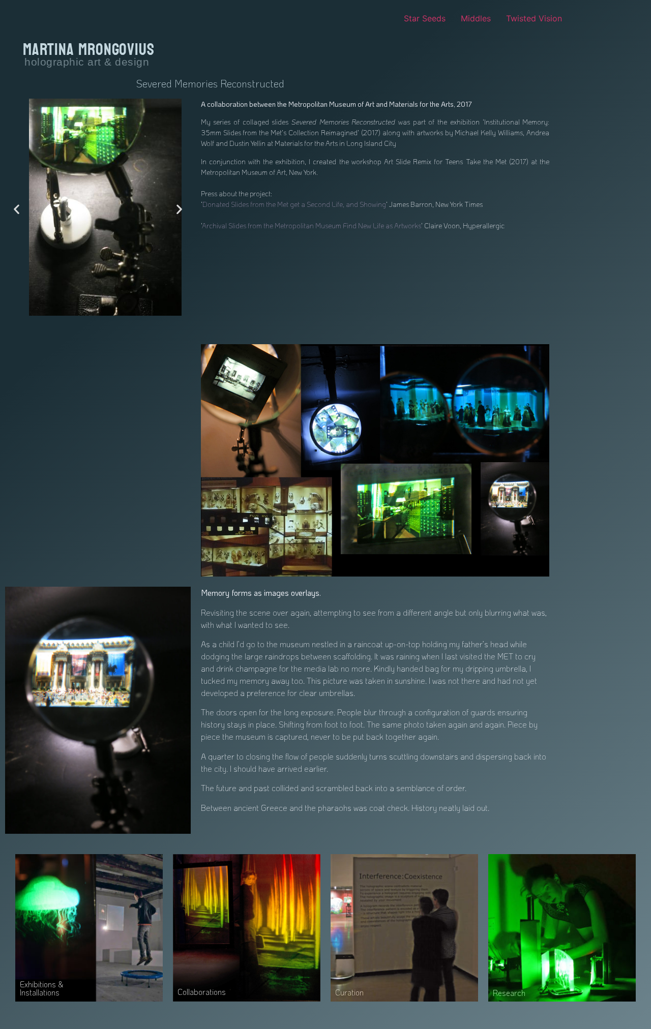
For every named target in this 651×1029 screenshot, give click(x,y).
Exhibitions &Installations (41, 988)
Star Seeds (425, 18)
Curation (349, 992)
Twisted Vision (534, 18)
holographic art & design (86, 62)
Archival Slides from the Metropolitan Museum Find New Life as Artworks (311, 225)
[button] (16, 208)
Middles (476, 18)
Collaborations (201, 991)
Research (509, 992)
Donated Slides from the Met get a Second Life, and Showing (294, 204)
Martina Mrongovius (88, 50)
